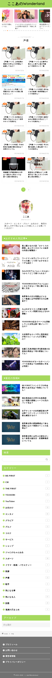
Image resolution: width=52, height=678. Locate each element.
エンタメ (26, 514)
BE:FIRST (26, 476)
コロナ (26, 533)
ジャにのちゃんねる (26, 552)
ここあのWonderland (26, 3)
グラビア (26, 520)
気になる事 (26, 590)
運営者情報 (10, 656)
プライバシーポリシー (15, 662)
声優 (26, 578)
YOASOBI (26, 495)
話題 (26, 603)
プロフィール (11, 644)
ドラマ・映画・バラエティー (26, 565)
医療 (26, 571)
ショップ (26, 546)
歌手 (26, 584)
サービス (26, 539)
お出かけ (26, 508)
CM (26, 482)
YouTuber (26, 501)
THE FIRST (26, 489)
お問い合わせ (11, 650)
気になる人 (26, 597)
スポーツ (26, 559)
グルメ (26, 527)
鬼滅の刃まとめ (26, 610)
